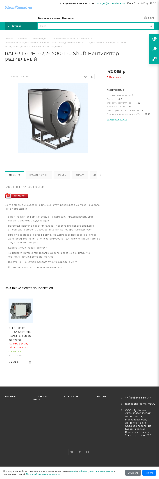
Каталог (10, 396)
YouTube (87, 452)
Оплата (80, 175)
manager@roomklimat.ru (110, 3)
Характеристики (39, 175)
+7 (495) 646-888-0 (75, 3)
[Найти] (151, 26)
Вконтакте (71, 452)
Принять (149, 473)
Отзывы (61, 175)
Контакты (71, 396)
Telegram (79, 452)
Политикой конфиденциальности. (43, 474)
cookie (73, 471)
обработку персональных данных (96, 471)
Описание (14, 175)
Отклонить (133, 473)
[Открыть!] (16, 195)
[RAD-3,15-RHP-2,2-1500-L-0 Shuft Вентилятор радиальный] (53, 118)
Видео (101, 396)
